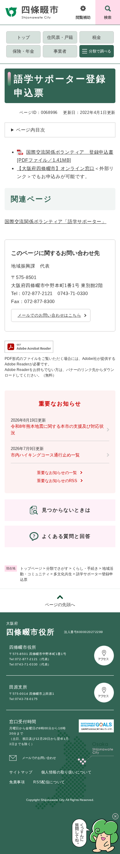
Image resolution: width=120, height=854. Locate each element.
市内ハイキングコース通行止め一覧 (45, 454)
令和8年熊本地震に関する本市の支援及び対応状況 (57, 429)
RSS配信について (49, 782)
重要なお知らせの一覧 (57, 472)
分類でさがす (57, 568)
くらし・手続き (85, 568)
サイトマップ (21, 772)
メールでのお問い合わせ (39, 758)
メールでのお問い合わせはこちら (49, 315)
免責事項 (17, 782)
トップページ (31, 568)
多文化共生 (63, 574)
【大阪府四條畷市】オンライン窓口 (55, 168)
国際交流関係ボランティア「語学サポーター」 (55, 221)
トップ (23, 37)
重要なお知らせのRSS (57, 480)
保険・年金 (23, 51)
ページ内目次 (30, 129)
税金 (96, 37)
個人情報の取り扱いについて (66, 772)
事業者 (60, 51)
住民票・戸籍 (60, 37)
